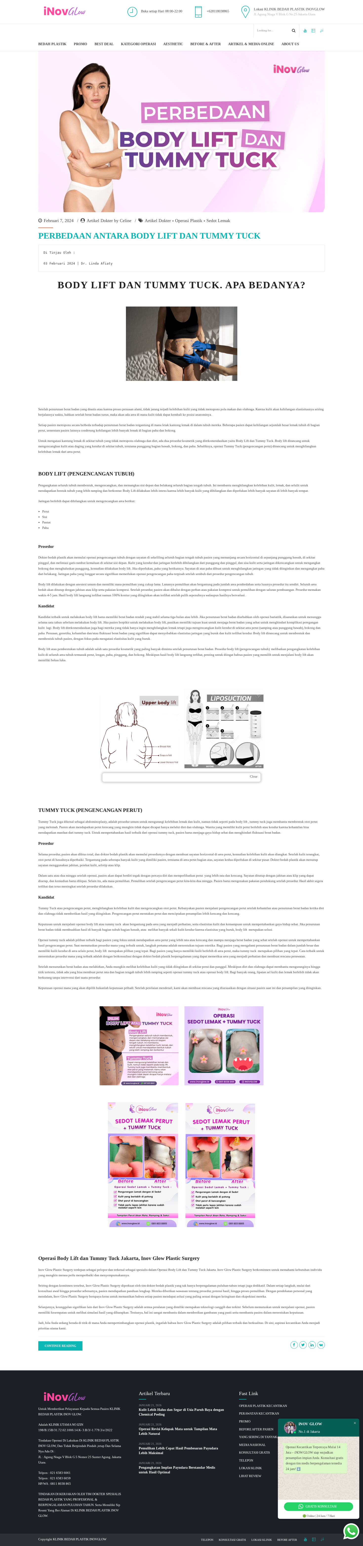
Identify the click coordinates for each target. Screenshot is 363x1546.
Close (254, 776)
